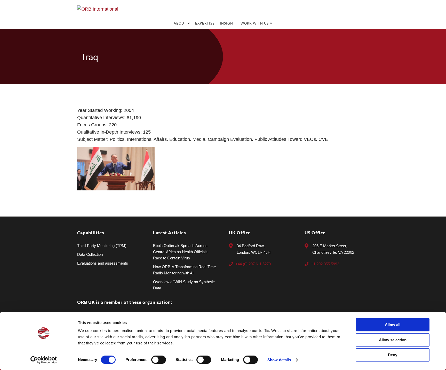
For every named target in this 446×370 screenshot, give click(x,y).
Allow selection (393, 340)
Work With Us (255, 23)
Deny (392, 355)
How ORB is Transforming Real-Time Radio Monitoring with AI (184, 270)
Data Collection (90, 254)
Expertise (205, 23)
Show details (279, 360)
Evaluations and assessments (102, 263)
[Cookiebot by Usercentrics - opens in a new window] (43, 360)
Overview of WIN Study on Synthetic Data (184, 285)
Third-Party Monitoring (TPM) (101, 245)
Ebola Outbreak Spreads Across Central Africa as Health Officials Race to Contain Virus (180, 251)
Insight (227, 23)
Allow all (392, 324)
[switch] (158, 360)
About (180, 23)
